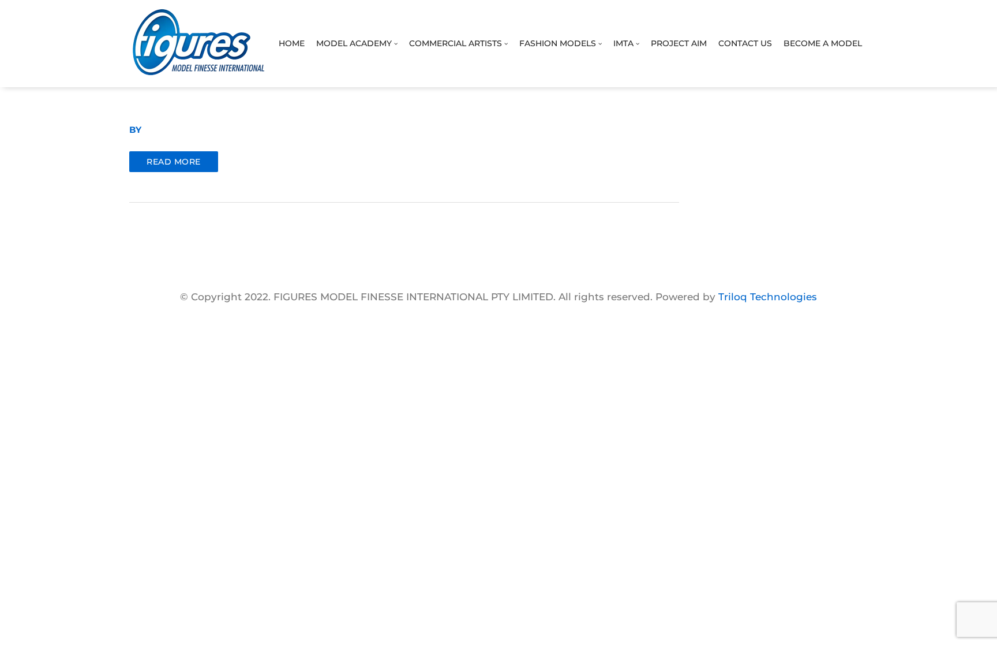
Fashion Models (558, 43)
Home (292, 43)
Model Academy (355, 43)
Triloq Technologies (767, 297)
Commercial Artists (456, 43)
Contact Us (745, 43)
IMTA (624, 43)
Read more (174, 161)
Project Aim (679, 43)
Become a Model (823, 43)
